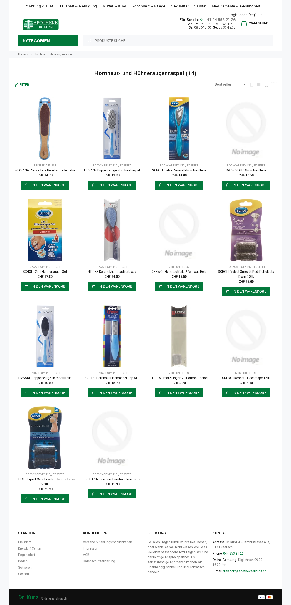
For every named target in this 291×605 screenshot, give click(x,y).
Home (22, 54)
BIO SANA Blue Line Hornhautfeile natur (112, 479)
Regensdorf (26, 555)
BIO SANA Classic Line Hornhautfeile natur (45, 170)
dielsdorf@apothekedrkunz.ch (244, 571)
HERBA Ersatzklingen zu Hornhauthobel (179, 378)
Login (233, 15)
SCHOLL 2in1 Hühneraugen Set (45, 271)
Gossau (23, 574)
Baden (23, 561)
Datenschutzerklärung (99, 561)
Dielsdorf (24, 542)
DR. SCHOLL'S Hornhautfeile (246, 170)
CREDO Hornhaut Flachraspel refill (246, 378)
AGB (86, 555)
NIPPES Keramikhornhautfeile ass (112, 271)
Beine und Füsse (45, 165)
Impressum (91, 548)
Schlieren (25, 567)
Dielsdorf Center (30, 548)
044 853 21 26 (233, 553)
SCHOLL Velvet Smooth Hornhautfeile (179, 170)
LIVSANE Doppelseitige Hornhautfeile (45, 378)
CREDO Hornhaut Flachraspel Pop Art (111, 378)
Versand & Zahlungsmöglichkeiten (107, 542)
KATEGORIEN (36, 40)
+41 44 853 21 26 (220, 19)
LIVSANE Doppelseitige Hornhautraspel (112, 170)
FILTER (24, 85)
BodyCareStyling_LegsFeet (112, 165)
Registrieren (257, 15)
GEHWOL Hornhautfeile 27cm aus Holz (179, 271)
